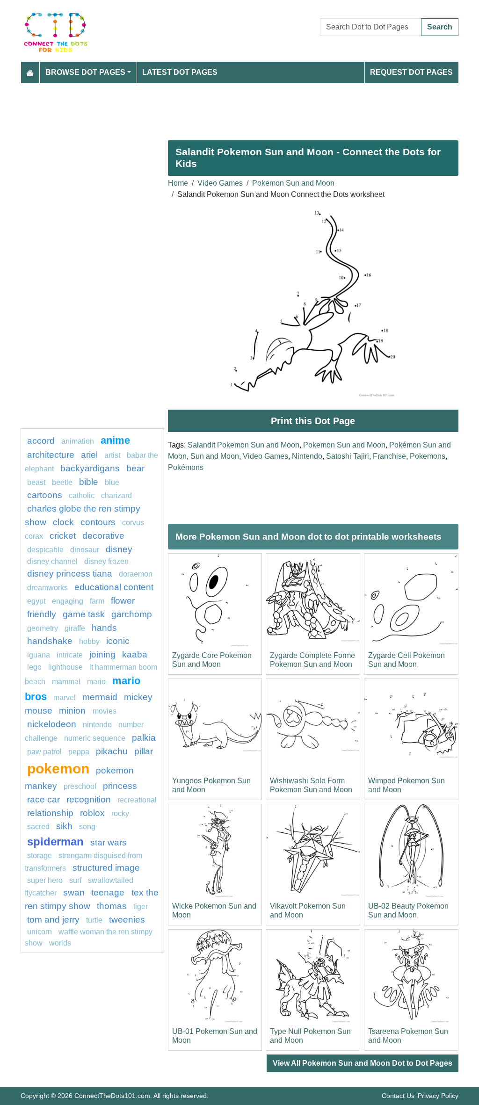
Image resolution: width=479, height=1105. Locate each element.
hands (104, 628)
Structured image (106, 868)
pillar (143, 751)
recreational (137, 800)
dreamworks (47, 588)
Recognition (88, 799)
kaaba (134, 654)
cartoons (44, 495)
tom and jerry (53, 919)
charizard (116, 495)
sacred (38, 827)
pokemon (58, 768)
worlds (60, 943)
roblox (92, 813)
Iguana (38, 655)
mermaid (99, 697)
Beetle (62, 482)
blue (112, 482)
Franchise (389, 456)
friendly (41, 614)
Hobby (89, 641)
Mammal (66, 682)
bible (88, 482)
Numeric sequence (94, 738)
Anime (115, 440)
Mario (96, 682)
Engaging (67, 601)
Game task (84, 614)
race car (43, 799)
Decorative (103, 536)
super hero (45, 880)
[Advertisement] (239, 108)
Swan (74, 892)
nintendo (97, 725)
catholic (82, 495)
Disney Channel (52, 561)
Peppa (78, 752)
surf (75, 880)
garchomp (131, 614)
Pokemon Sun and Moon (293, 183)
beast (36, 482)
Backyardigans (90, 468)
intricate (70, 655)
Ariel (89, 455)
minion (73, 710)
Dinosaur (84, 550)
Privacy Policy (438, 1095)
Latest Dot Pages (180, 72)
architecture (50, 455)
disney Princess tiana (69, 573)
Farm (97, 601)
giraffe (75, 628)
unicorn (39, 932)
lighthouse (65, 667)
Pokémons (185, 467)
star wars (108, 842)
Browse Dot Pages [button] (85, 72)
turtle (94, 920)
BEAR (135, 468)
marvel (64, 697)
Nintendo (307, 456)
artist (112, 455)
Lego (34, 667)
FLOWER (123, 601)
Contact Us (398, 1095)
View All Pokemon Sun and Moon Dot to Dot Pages (362, 1063)
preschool (80, 786)
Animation (77, 441)
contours (98, 522)
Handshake (50, 641)
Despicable (45, 550)
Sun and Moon (214, 456)
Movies (104, 711)
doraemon (135, 574)
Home (178, 183)
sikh (64, 826)
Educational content (113, 587)
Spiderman (55, 841)
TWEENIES (127, 919)
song (87, 827)
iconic (118, 641)
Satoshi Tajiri (347, 456)
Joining (102, 654)
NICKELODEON (51, 724)
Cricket (63, 536)
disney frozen (106, 561)
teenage (109, 892)
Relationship (50, 813)
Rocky (120, 813)
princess (120, 786)
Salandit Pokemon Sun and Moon (243, 445)
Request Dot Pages (411, 72)
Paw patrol (44, 752)
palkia (144, 738)
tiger (140, 906)
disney (119, 549)
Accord (41, 441)
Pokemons (427, 456)
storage (39, 855)
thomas (112, 906)
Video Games (220, 183)
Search (439, 27)
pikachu (112, 751)
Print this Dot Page (313, 421)
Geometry (42, 628)
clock (63, 522)
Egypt (36, 601)
